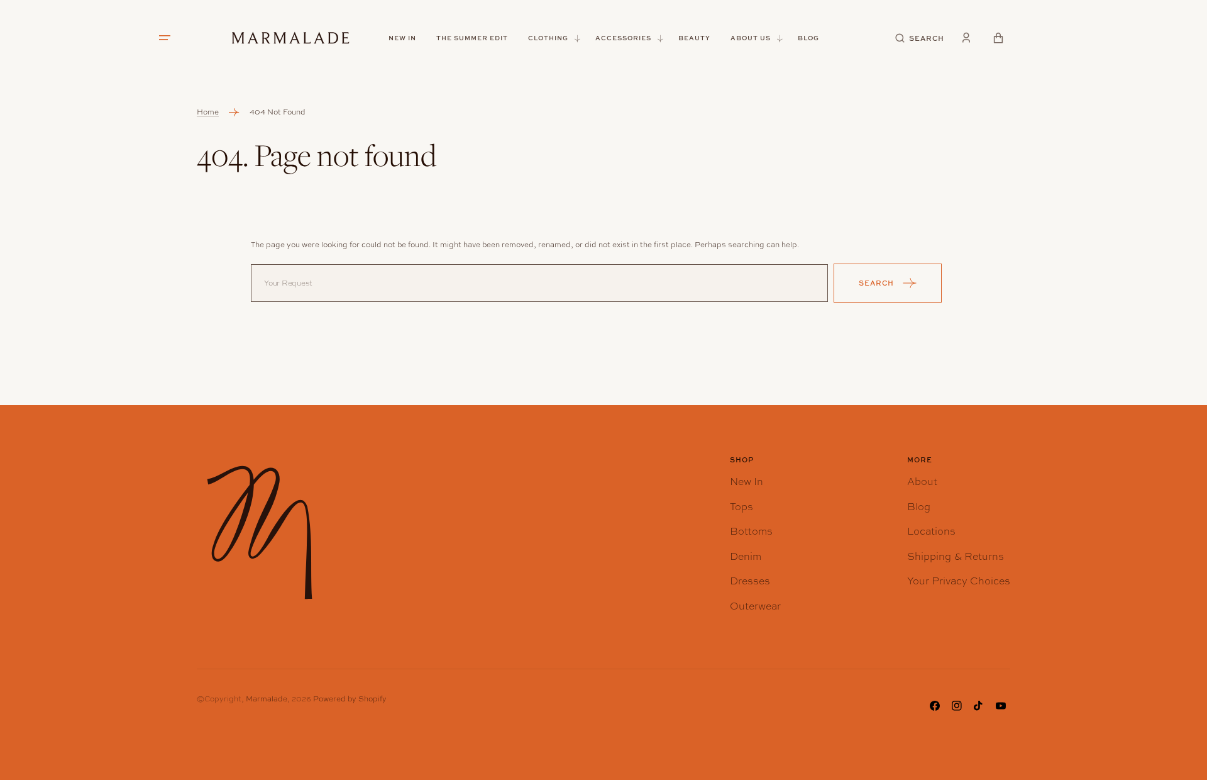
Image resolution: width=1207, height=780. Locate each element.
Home (208, 112)
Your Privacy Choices (958, 581)
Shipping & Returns (955, 556)
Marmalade (266, 698)
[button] (920, 38)
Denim (745, 556)
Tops (741, 506)
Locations (931, 531)
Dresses (750, 581)
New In (746, 481)
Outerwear (755, 606)
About (922, 481)
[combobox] (539, 283)
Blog (918, 506)
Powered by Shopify (350, 698)
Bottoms (751, 531)
